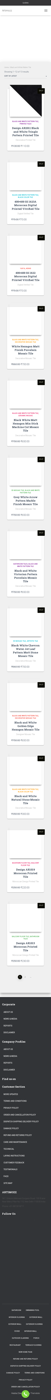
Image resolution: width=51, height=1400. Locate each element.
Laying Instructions (14, 1156)
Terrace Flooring (33, 1345)
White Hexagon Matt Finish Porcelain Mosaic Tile (26, 350)
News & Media (10, 1019)
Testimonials (10, 1169)
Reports (8, 1026)
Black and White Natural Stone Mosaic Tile (25, 799)
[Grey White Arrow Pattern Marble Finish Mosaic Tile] (25, 469)
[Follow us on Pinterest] (22, 1221)
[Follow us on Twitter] (13, 1221)
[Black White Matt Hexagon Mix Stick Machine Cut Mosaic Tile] (25, 392)
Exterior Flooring (34, 1324)
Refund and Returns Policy (18, 1135)
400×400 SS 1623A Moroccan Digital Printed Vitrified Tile (25, 205)
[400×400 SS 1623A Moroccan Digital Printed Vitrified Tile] (25, 174)
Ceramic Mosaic (25, 416)
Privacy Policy (11, 1108)
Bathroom (16, 1310)
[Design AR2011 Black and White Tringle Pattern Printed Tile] (25, 101)
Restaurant (15, 1345)
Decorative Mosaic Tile (25, 342)
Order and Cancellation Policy (20, 1115)
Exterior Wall (35, 1317)
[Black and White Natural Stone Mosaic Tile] (25, 768)
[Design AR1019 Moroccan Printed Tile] (25, 842)
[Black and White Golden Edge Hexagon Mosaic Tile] (25, 695)
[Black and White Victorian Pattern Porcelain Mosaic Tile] (25, 543)
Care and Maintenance (15, 1142)
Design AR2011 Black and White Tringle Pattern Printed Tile (25, 131)
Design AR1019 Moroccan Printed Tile (25, 873)
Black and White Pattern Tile (25, 121)
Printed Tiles (25, 124)
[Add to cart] (38, 146)
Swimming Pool (32, 1310)
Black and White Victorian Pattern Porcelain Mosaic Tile (25, 576)
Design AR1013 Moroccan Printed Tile (25, 946)
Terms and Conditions (15, 1101)
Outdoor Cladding (20, 1338)
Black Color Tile (25, 197)
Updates (26, 3)
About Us (8, 1012)
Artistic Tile (32, 641)
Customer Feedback (14, 1163)
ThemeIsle (35, 1393)
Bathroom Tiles (20, 564)
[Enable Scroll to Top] (45, 1394)
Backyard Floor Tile (21, 863)
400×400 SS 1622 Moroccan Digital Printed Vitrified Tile (25, 276)
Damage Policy (11, 1128)
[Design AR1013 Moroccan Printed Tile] (25, 916)
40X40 (28, 268)
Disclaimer (9, 1032)
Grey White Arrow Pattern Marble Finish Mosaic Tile (25, 500)
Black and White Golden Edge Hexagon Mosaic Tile (25, 726)
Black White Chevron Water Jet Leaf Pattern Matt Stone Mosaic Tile (25, 651)
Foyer (17, 1331)
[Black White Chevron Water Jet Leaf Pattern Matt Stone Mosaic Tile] (25, 620)
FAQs (6, 1176)
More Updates (11, 1094)
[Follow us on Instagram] (30, 1221)
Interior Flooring (17, 1317)
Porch (36, 1338)
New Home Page (25, 1352)
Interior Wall (30, 1331)
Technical (9, 1149)
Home (6, 67)
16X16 (22, 268)
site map (8, 1183)
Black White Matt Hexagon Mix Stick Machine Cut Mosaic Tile (25, 425)
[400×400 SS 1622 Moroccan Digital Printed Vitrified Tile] (25, 247)
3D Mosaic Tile (17, 490)
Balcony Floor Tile (20, 937)
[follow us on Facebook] (5, 1221)
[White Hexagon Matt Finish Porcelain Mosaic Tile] (25, 319)
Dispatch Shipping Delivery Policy (21, 1121)
